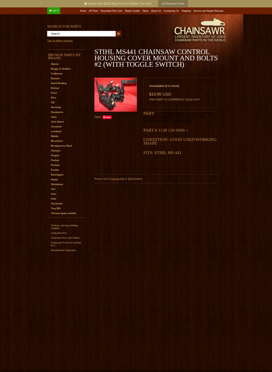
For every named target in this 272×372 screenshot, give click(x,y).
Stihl (130, 178)
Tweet (97, 116)
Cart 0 (54, 10)
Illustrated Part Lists (111, 10)
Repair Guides (132, 10)
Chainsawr (180, 29)
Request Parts (174, 3)
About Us (156, 10)
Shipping (186, 10)
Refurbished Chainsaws (63, 250)
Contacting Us (171, 10)
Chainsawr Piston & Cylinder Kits (66, 244)
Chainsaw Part (117, 178)
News (146, 10)
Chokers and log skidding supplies (64, 227)
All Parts (93, 10)
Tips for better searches (60, 40)
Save (108, 117)
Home (83, 10)
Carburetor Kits (59, 233)
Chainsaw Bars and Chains (65, 237)
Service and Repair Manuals (208, 10)
